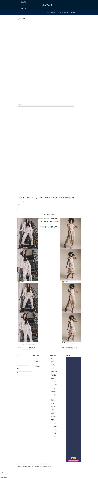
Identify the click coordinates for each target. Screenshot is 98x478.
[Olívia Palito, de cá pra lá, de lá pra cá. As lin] (68, 434)
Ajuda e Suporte (24, 3)
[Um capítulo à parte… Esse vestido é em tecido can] (73, 374)
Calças (53, 362)
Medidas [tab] (18, 205)
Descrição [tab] (18, 204)
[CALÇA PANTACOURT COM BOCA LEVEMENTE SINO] (46, 61)
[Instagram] (18, 6)
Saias (53, 367)
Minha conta (23, 1)
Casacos (53, 364)
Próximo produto (21, 104)
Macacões (54, 365)
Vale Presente (54, 371)
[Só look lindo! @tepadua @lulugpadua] (78, 360)
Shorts (53, 368)
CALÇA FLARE (50, 222)
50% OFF (52, 358)
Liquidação (52, 378)
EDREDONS (54, 377)
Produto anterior (22, 18)
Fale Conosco (23, 2)
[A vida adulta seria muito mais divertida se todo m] (68, 385)
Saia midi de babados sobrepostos (71, 344)
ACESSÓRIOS (53, 374)
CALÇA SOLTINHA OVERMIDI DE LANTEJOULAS (28, 344)
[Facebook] (18, 3)
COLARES (54, 375)
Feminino (53, 379)
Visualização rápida (20, 281)
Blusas (53, 361)
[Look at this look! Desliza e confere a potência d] (73, 429)
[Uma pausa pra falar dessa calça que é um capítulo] (78, 431)
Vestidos (55, 389)
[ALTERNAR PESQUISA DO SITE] (81, 13)
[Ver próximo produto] (24, 104)
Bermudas (55, 392)
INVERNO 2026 (53, 360)
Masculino (52, 372)
